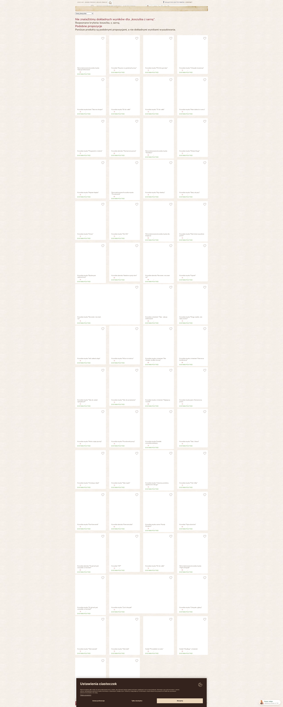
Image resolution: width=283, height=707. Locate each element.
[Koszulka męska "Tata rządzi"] (124, 465)
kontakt (189, 2)
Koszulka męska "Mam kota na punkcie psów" (191, 235)
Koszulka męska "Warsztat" (120, 649)
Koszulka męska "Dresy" (85, 234)
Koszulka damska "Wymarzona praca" (123, 151)
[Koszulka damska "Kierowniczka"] (124, 507)
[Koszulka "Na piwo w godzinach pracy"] (124, 50)
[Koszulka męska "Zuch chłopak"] (124, 590)
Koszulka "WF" (116, 566)
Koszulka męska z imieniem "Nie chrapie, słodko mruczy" (155, 359)
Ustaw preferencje (98, 701)
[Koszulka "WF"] (124, 548)
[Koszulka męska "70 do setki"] (158, 92)
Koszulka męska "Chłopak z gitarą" (190, 608)
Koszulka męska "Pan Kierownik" (87, 525)
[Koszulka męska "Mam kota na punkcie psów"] (192, 216)
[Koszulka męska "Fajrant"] (192, 258)
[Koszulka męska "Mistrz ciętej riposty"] (90, 424)
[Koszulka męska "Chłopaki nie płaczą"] (192, 50)
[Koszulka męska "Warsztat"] (124, 631)
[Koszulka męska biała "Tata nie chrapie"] (90, 92)
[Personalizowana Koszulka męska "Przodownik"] (124, 175)
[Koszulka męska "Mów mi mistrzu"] (124, 341)
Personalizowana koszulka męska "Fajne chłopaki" (190, 567)
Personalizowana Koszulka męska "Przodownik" (122, 193)
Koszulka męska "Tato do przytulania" (123, 400)
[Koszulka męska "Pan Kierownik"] (90, 507)
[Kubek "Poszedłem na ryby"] (158, 631)
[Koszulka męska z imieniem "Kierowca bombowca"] (192, 341)
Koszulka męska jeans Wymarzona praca (190, 401)
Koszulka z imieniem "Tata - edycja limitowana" (156, 318)
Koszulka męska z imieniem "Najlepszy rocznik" (157, 401)
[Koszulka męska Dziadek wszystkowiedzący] (158, 424)
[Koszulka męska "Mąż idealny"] (158, 175)
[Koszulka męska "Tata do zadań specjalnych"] (90, 382)
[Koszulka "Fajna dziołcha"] (192, 507)
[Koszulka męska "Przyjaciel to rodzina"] (90, 133)
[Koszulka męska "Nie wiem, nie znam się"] (90, 299)
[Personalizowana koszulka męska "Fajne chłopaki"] (192, 548)
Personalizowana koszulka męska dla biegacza (157, 235)
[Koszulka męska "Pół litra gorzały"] (158, 50)
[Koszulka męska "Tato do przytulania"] (124, 382)
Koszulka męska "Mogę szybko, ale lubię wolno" (190, 318)
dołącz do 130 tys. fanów (175, 2)
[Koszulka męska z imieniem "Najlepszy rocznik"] (158, 382)
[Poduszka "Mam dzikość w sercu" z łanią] (90, 673)
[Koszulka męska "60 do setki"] (124, 92)
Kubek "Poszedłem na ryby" (154, 649)
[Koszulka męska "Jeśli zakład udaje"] (90, 341)
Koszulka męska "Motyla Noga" (189, 151)
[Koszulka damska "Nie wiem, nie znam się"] (158, 258)
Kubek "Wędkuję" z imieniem (188, 649)
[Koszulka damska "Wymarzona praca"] (124, 133)
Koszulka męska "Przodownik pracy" (123, 442)
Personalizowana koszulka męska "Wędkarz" (156, 152)
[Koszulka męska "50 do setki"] (158, 548)
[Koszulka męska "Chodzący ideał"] (90, 465)
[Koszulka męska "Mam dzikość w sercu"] (192, 92)
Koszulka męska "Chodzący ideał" (88, 483)
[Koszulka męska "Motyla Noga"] (192, 133)
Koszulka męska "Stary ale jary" (189, 193)
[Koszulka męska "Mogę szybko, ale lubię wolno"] (192, 299)
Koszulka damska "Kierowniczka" (122, 525)
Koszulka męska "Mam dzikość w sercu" (192, 110)
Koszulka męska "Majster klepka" (88, 193)
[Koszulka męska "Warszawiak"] (90, 631)
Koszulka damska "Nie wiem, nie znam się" (157, 276)
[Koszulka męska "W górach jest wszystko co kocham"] (90, 590)
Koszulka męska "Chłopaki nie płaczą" (191, 68)
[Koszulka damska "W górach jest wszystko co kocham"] (90, 548)
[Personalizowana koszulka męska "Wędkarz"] (158, 133)
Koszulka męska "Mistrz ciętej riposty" (89, 442)
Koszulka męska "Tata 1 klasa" (189, 442)
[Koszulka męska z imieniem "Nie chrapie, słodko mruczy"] (158, 341)
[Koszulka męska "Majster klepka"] (90, 175)
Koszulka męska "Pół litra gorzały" (156, 68)
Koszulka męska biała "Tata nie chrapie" (90, 110)
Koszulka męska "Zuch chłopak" (121, 608)
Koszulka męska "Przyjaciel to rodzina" (89, 151)
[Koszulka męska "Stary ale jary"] (192, 175)
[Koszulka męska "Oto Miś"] (124, 216)
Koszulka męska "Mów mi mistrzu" (122, 359)
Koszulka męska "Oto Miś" (119, 234)
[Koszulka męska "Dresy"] (90, 216)
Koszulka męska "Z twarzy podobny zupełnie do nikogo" (157, 484)
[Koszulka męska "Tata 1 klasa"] (192, 424)
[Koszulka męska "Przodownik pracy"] (124, 424)
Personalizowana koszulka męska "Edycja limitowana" (88, 69)
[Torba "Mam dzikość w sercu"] (124, 673)
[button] (110, 3)
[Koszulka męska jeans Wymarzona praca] (192, 382)
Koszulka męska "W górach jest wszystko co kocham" (87, 608)
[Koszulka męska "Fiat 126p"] (192, 465)
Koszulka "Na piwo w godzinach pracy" (124, 68)
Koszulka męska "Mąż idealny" (155, 193)
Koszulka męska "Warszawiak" (87, 649)
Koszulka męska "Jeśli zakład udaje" (88, 359)
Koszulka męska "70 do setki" (154, 110)
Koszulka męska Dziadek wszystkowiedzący (153, 442)
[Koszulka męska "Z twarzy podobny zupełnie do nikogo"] (158, 465)
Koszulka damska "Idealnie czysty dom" (124, 276)
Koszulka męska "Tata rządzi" (120, 483)
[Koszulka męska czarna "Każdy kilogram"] (158, 507)
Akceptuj (180, 701)
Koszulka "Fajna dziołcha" (187, 525)
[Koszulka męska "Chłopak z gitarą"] (192, 590)
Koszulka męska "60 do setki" (120, 110)
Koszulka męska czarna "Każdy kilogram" (155, 525)
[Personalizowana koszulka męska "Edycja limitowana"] (90, 50)
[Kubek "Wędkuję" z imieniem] (192, 631)
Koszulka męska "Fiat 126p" (188, 483)
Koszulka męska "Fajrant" (187, 276)
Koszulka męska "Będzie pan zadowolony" (86, 276)
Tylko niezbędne (137, 701)
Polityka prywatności (85, 695)
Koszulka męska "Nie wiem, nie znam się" (89, 318)
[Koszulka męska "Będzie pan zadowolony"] (90, 258)
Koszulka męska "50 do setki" (154, 566)
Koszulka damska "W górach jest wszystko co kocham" (88, 567)
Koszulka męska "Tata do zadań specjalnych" (87, 401)
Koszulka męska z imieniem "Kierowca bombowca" (191, 359)
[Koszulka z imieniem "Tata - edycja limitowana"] (158, 299)
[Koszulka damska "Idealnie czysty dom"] (124, 258)
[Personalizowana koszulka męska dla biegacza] (158, 216)
